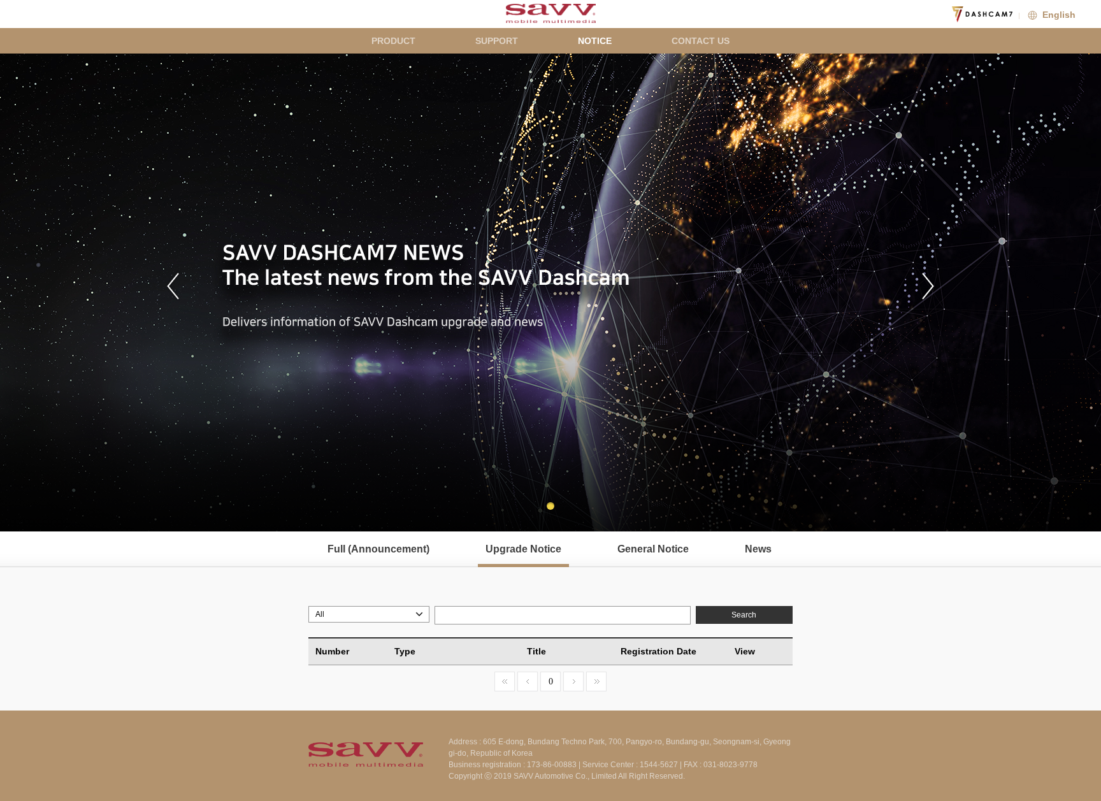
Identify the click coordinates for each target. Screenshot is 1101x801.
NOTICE (595, 41)
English (1058, 15)
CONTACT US (701, 41)
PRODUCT (393, 41)
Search (743, 614)
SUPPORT (496, 41)
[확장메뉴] (1088, 12)
